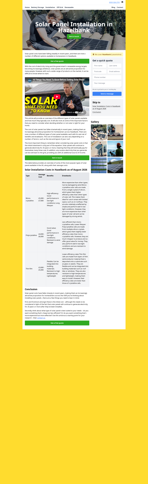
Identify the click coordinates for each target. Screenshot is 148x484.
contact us (41, 318)
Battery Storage (37, 7)
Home (27, 7)
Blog (113, 7)
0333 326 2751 (114, 2)
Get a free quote (57, 61)
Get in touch (74, 36)
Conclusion (97, 112)
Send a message (107, 94)
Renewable (69, 7)
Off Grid (60, 7)
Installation (50, 7)
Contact (120, 7)
